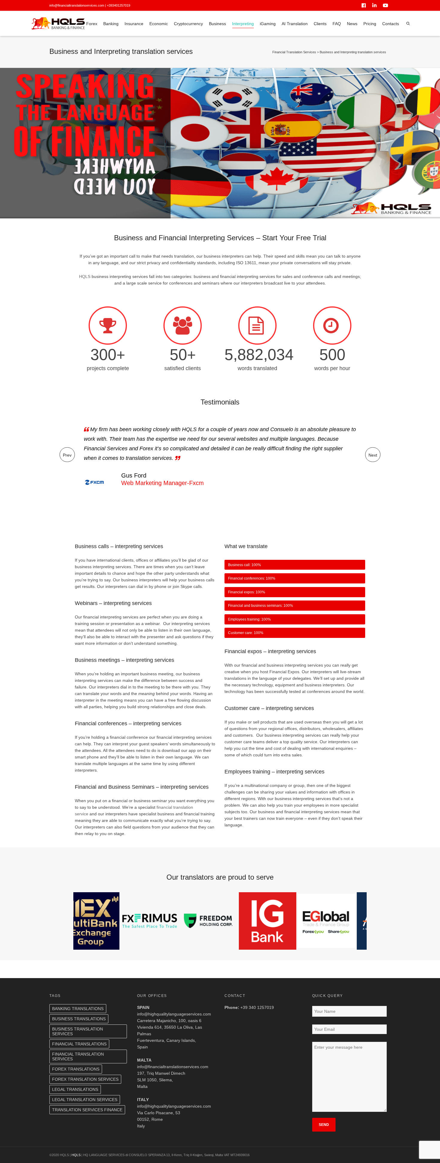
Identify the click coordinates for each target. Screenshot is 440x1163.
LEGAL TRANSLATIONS (75, 1089)
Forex (91, 23)
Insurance (134, 23)
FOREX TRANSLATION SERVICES (85, 1079)
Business (217, 23)
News (352, 23)
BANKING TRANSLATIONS (78, 1008)
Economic (158, 23)
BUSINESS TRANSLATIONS (79, 1018)
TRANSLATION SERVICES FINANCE (87, 1109)
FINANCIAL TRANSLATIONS (79, 1044)
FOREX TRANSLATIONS (75, 1069)
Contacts (390, 23)
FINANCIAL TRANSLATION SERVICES (78, 1056)
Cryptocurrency (188, 23)
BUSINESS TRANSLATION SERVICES (77, 1031)
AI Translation (295, 23)
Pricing (369, 23)
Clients (320, 23)
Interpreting (243, 23)
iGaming (268, 23)
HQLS (84, 276)
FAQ (337, 23)
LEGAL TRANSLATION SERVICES (84, 1099)
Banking (111, 23)
